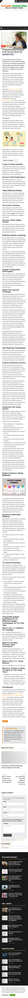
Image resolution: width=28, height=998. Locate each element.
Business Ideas (8, 949)
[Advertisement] (14, 18)
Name (5, 801)
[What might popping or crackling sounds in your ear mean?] (5, 940)
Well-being (6, 904)
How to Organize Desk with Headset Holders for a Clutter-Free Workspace (15, 863)
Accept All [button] (13, 995)
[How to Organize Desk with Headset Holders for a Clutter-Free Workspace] (5, 863)
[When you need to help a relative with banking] (5, 968)
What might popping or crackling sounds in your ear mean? (15, 940)
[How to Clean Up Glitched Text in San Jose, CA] (5, 955)
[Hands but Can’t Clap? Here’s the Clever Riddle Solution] (5, 871)
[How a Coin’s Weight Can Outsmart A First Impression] (5, 961)
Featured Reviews (9, 857)
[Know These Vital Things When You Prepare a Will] (5, 974)
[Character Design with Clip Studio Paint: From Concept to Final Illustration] (5, 895)
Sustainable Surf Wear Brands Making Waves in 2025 (14, 887)
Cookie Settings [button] (5, 995)
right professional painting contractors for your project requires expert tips (12, 695)
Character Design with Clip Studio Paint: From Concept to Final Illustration (15, 895)
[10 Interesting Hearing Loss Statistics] (5, 933)
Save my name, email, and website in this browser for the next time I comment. (12, 820)
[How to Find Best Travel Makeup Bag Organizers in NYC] (5, 910)
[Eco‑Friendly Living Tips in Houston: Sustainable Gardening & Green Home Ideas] (5, 878)
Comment (5, 823)
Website (5, 812)
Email (5, 807)
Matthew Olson (5, 55)
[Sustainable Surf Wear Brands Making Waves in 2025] (5, 887)
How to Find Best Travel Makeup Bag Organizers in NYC (15, 909)
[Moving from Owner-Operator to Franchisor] (5, 981)
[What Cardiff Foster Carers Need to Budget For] (5, 927)
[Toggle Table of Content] (15, 160)
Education (5, 721)
